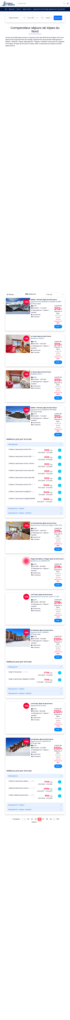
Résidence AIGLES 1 (37, 338)
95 (36, 819)
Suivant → (35, 822)
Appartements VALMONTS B (41, 741)
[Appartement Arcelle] (18, 711)
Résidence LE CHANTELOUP (40, 561)
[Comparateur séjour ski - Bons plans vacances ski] (8, 3)
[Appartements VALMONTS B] (18, 747)
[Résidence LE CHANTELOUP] (18, 566)
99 (51, 819)
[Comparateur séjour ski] (5, 9)
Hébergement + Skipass (16, 508)
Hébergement (13, 444)
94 (32, 819)
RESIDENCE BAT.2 (36, 374)
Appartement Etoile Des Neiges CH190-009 (46, 525)
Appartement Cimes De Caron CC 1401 (45, 597)
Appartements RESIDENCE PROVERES (44, 410)
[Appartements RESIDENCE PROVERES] (18, 414)
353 (58, 819)
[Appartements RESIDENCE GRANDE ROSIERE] (18, 306)
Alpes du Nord (27, 9)
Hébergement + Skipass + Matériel (19, 513)
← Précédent (15, 819)
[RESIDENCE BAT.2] (18, 379)
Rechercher (58, 18)
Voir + (58, 327)
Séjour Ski (11, 9)
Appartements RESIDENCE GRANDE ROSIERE (46, 302)
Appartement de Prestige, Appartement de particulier (49, 9)
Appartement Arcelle (38, 706)
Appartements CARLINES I (40, 632)
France (19, 9)
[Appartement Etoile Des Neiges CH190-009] (18, 531)
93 (28, 819)
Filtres (11, 294)
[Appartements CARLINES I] (18, 638)
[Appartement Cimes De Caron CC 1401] (18, 601)
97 (43, 819)
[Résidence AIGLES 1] (18, 344)
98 (47, 819)
